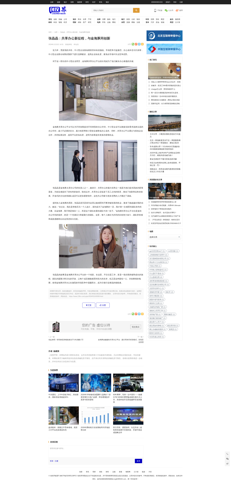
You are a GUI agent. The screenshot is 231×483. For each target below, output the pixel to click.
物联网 (79, 2)
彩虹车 (169, 292)
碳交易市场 (172, 326)
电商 (98, 22)
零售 (104, 22)
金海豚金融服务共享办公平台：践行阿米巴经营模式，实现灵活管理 (121, 341)
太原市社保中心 (156, 288)
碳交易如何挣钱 (156, 326)
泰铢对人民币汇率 (157, 311)
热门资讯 (153, 60)
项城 (162, 22)
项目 (107, 2)
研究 (87, 2)
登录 (174, 2)
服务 (109, 19)
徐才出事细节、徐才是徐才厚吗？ (163, 213)
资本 (147, 22)
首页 (50, 32)
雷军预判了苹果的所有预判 (161, 209)
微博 (181, 10)
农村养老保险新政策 (158, 281)
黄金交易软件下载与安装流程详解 (163, 159)
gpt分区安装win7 (157, 251)
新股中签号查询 (156, 299)
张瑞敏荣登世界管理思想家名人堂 (163, 202)
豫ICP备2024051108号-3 (69, 476)
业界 (84, 19)
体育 (123, 22)
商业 (79, 19)
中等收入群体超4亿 (158, 270)
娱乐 (171, 19)
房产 (84, 22)
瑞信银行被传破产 (157, 318)
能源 (143, 472)
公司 (65, 19)
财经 (50, 22)
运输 (109, 22)
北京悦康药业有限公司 (159, 285)
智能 (60, 22)
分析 (51, 2)
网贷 (162, 19)
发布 (138, 461)
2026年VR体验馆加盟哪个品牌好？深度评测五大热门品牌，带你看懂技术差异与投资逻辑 (96, 397)
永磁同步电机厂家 (157, 307)
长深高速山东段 (156, 337)
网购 (133, 22)
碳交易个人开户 (156, 322)
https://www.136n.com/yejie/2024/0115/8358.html (86, 296)
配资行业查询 (155, 333)
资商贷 (173, 329)
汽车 (152, 22)
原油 (157, 22)
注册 (181, 2)
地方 (65, 2)
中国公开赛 (154, 266)
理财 (74, 22)
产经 (89, 19)
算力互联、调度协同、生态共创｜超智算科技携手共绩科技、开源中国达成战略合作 (127, 429)
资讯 (100, 2)
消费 (104, 19)
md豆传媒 (173, 251)
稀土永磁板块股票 (157, 329)
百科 (157, 19)
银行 (123, 19)
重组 (114, 22)
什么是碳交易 (155, 277)
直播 (128, 22)
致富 (138, 19)
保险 (79, 22)
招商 (72, 2)
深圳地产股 (154, 314)
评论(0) (76, 44)
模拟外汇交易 (155, 303)
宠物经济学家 (155, 292)
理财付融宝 (169, 314)
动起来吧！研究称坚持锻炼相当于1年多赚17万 (65, 340)
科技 (55, 22)
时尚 (147, 19)
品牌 (98, 19)
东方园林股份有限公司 (159, 258)
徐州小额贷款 (155, 296)
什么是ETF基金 (156, 273)
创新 (58, 2)
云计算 (177, 22)
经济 (93, 2)
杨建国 (56, 351)
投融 (60, 19)
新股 (128, 19)
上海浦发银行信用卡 (158, 255)
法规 (138, 22)
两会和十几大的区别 (158, 262)
